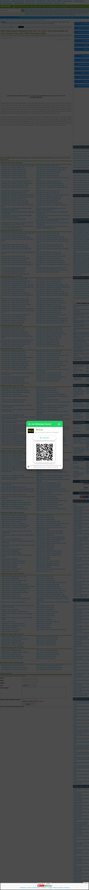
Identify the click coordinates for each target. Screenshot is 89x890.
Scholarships (36, 887)
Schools (43, 887)
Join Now (46, 438)
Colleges (49, 887)
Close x (86, 883)
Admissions (23, 887)
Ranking (66, 887)
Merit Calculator (58, 887)
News (29, 887)
